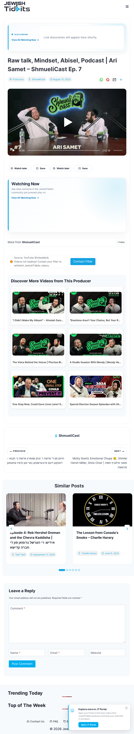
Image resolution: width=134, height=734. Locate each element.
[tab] (62, 570)
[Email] (113, 79)
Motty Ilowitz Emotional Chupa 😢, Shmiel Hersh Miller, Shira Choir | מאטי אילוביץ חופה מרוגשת (99, 459)
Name (15, 652)
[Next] (127, 529)
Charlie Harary (89, 553)
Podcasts (18, 79)
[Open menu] (127, 6)
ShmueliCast (38, 79)
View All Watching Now (25, 40)
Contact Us (37, 721)
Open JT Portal (88, 725)
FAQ (55, 721)
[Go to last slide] (11, 529)
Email (55, 652)
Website (96, 652)
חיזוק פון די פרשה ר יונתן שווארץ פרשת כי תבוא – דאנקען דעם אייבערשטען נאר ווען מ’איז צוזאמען (35, 457)
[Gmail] (107, 79)
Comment (17, 608)
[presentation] (36, 510)
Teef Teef (20, 554)
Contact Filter (82, 261)
